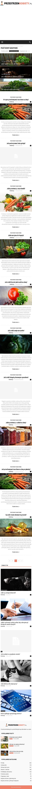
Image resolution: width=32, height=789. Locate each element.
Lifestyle (11, 753)
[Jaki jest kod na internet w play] (4, 753)
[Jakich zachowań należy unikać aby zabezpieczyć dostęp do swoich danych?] (16, 610)
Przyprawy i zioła (5, 776)
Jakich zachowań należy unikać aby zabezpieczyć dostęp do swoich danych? (14, 623)
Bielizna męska (4, 590)
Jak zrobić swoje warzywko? (16, 330)
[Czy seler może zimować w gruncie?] (16, 528)
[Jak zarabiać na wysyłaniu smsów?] (16, 641)
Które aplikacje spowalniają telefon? (11, 713)
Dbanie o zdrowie (5, 769)
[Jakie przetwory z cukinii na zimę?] (16, 436)
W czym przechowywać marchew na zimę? (16, 99)
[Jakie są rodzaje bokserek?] (16, 580)
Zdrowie (11, 745)
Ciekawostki (3, 765)
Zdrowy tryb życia (5, 767)
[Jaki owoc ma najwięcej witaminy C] (4, 746)
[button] (30, 42)
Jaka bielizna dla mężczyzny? (9, 684)
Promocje (3, 711)
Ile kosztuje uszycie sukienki (15, 737)
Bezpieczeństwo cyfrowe (5, 619)
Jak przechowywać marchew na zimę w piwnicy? (16, 469)
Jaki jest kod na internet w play (16, 751)
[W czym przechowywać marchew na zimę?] (16, 111)
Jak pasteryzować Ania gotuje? (16, 143)
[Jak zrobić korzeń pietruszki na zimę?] (16, 295)
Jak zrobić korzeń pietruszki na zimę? (16, 282)
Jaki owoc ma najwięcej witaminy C (17, 744)
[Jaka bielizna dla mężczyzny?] (16, 671)
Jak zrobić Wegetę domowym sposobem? (16, 377)
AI (1, 651)
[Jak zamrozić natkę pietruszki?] (16, 88)
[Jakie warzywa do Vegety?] (16, 248)
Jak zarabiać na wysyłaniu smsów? (10, 654)
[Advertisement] (16, 23)
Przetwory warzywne (14, 51)
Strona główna (4, 46)
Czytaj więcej (15, 135)
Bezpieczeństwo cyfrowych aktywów (10, 780)
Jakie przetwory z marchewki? (16, 188)
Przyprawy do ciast (23, 51)
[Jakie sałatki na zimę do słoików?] (16, 63)
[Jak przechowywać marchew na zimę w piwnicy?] (16, 481)
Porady (2, 763)
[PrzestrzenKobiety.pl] (16, 3)
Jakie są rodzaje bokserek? (8, 593)
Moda (11, 738)
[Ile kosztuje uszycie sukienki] (4, 739)
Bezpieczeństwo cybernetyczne (8, 778)
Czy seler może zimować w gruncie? (16, 515)
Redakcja (12, 101)
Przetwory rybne (4, 51)
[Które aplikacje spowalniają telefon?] (16, 701)
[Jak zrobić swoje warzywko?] (16, 344)
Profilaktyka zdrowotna (6, 771)
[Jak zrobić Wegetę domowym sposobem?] (16, 390)
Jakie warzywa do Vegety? (16, 235)
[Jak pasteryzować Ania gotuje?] (16, 156)
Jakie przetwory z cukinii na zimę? (16, 422)
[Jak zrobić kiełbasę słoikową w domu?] (16, 76)
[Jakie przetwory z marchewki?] (16, 202)
